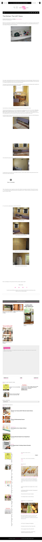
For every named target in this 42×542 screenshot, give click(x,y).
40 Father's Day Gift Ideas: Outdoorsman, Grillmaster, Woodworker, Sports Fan (28, 532)
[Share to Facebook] (26, 287)
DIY (11, 409)
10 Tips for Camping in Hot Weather (28, 523)
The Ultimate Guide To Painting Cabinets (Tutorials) (21, 445)
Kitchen (17, 19)
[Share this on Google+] (19, 287)
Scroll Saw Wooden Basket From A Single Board (20, 436)
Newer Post (6, 377)
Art (11, 418)
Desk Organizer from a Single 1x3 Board (18, 428)
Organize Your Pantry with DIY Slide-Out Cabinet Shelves (22, 410)
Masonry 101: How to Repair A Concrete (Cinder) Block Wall (14, 394)
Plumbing (20, 19)
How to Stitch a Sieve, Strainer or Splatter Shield (29, 476)
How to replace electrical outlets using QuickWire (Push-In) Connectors (33, 387)
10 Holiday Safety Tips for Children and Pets (29, 513)
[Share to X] (15, 287)
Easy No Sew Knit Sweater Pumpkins (28, 493)
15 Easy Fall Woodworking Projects (18, 419)
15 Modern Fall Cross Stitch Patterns (28, 496)
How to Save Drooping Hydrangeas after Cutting (11, 500)
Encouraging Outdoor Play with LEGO (28, 528)
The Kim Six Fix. (18, 538)
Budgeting (12, 444)
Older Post (36, 377)
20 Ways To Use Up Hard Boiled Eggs (11, 458)
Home (21, 377)
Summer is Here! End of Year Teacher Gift (28, 526)
